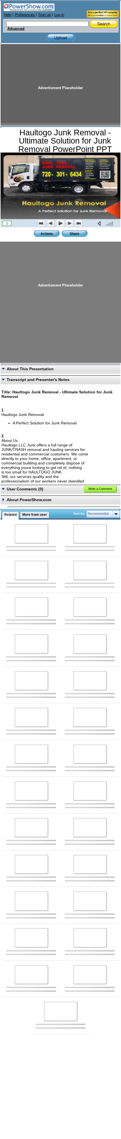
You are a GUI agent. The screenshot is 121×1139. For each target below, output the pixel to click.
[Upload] (60, 38)
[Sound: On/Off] (100, 223)
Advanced (15, 28)
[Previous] (50, 223)
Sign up (44, 15)
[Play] (60, 223)
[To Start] (41, 223)
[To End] (78, 223)
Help (7, 15)
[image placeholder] (31, 533)
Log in (59, 15)
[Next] (69, 223)
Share (74, 234)
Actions (47, 234)
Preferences (25, 15)
